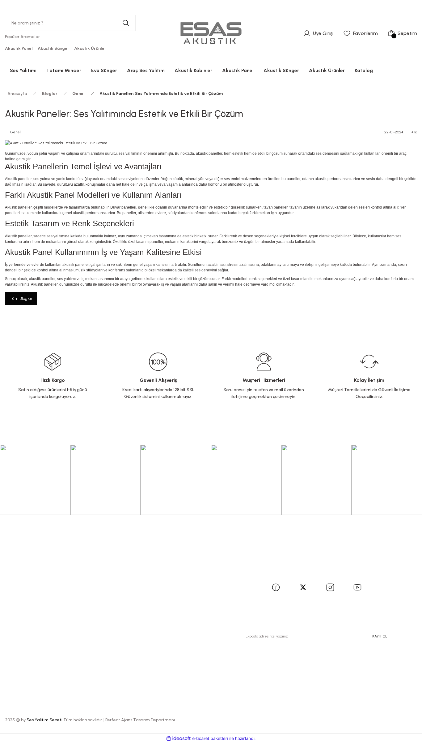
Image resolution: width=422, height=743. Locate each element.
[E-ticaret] (210, 738)
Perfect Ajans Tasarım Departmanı (140, 720)
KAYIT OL (379, 636)
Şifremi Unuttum (26, 593)
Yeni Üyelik (19, 570)
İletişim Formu (93, 582)
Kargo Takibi (91, 604)
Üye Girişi (17, 582)
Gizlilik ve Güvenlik (169, 589)
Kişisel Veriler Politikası (174, 611)
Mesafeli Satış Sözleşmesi (162, 574)
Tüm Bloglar (21, 298)
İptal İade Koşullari (169, 600)
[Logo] (211, 33)
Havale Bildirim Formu (102, 593)
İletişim (85, 570)
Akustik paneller (18, 179)
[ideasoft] (178, 738)
